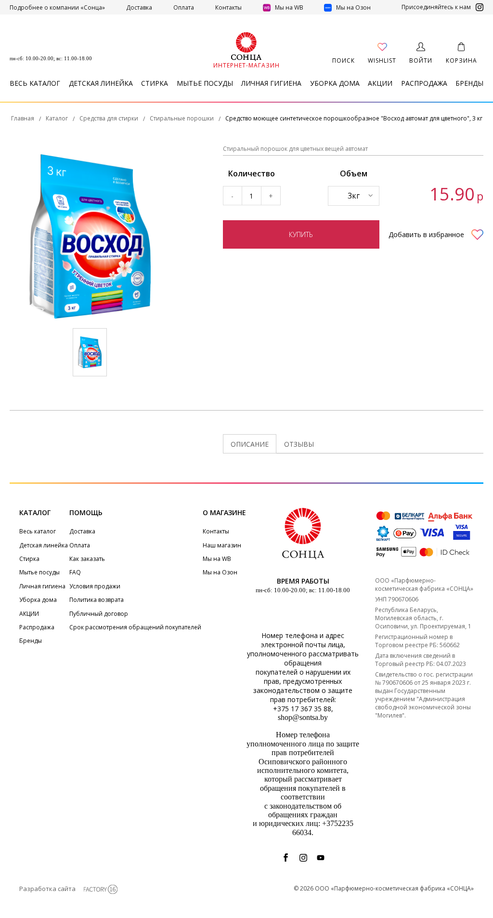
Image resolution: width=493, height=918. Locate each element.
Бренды (469, 83)
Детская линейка (101, 83)
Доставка (139, 7)
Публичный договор (98, 614)
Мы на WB (289, 7)
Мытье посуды (205, 83)
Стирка (154, 83)
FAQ (75, 572)
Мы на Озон (353, 7)
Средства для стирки (108, 118)
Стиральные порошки (182, 118)
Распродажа (424, 83)
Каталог (57, 118)
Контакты (228, 7)
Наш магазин (222, 545)
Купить (301, 234)
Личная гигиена (271, 83)
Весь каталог (35, 83)
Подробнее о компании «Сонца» (57, 7)
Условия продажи (94, 586)
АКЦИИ (380, 83)
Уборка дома (335, 83)
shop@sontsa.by (303, 717)
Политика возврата (96, 600)
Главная (22, 118)
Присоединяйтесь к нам (436, 7)
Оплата (183, 7)
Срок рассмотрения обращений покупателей (135, 627)
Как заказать (87, 559)
